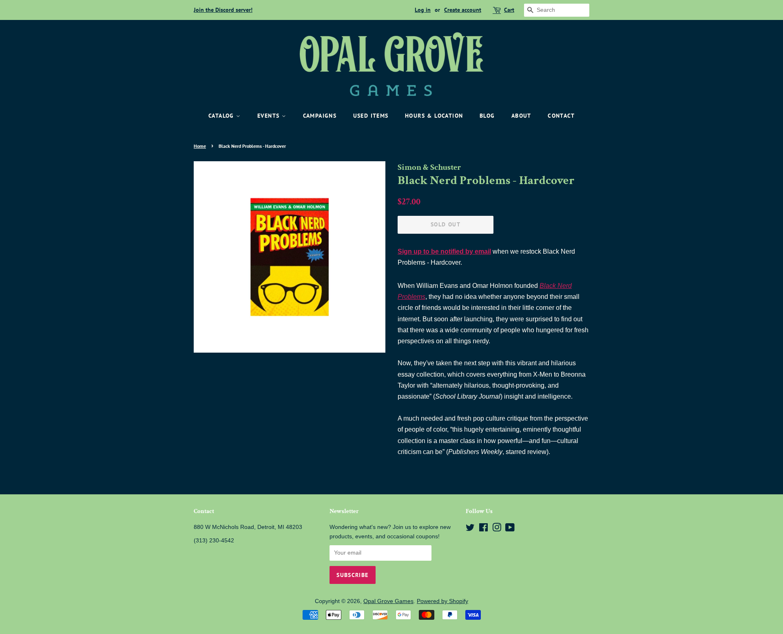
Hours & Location (434, 115)
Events (269, 115)
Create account (462, 9)
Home (200, 146)
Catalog (222, 115)
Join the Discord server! (223, 9)
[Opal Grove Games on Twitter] (470, 529)
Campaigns (320, 115)
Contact (561, 115)
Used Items (371, 115)
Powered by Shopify (442, 601)
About (521, 115)
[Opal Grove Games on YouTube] (510, 529)
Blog (487, 115)
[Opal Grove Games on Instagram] (496, 529)
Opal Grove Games (388, 601)
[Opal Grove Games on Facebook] (483, 529)
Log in (423, 9)
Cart (509, 9)
